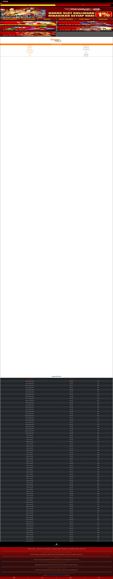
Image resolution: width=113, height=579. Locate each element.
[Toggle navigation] (1, 1)
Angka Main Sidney (4, 566)
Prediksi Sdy (3, 571)
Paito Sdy (2, 550)
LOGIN (83, 5)
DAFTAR (28, 5)
